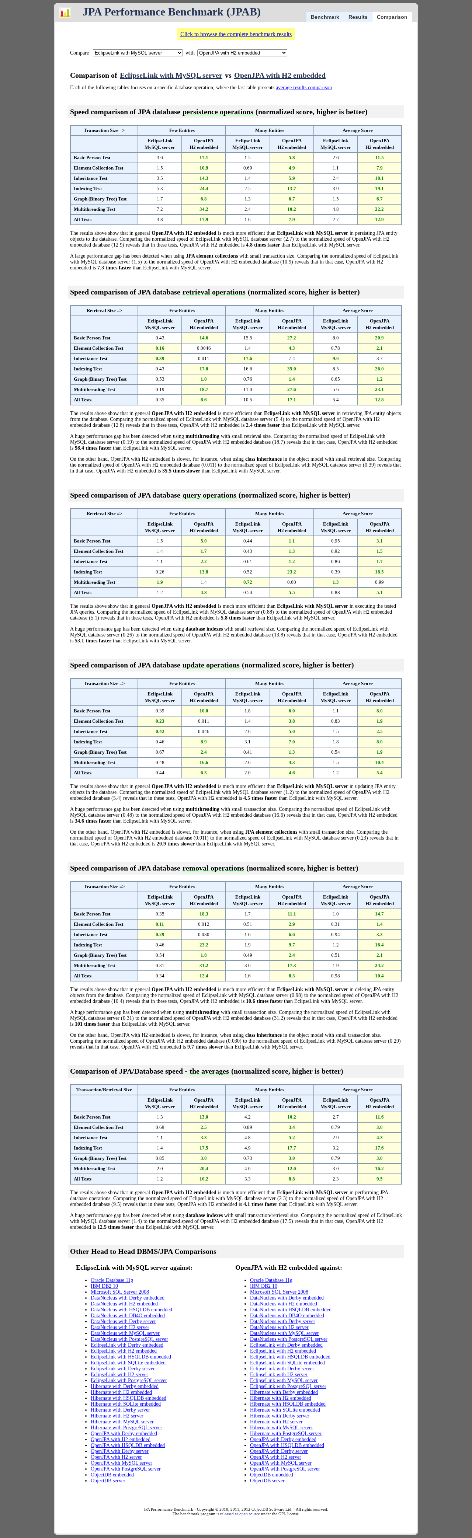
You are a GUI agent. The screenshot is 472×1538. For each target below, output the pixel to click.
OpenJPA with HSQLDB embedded (128, 1445)
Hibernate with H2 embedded (121, 1392)
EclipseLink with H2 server (119, 1374)
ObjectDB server (108, 1480)
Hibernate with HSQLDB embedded (128, 1398)
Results (358, 17)
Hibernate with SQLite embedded (126, 1404)
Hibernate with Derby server (120, 1410)
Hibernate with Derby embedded (125, 1386)
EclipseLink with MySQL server (171, 75)
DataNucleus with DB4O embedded (128, 1315)
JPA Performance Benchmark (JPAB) (172, 12)
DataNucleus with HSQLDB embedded (131, 1309)
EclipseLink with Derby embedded (127, 1345)
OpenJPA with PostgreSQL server (126, 1469)
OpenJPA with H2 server (116, 1457)
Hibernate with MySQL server (122, 1421)
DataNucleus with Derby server (123, 1321)
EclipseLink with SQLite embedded (128, 1363)
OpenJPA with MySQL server (121, 1463)
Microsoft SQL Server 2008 (120, 1292)
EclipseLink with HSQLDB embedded (131, 1357)
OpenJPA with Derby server (120, 1451)
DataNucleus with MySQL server (125, 1333)
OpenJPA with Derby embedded (124, 1433)
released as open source (240, 1513)
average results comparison (304, 87)
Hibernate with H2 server (117, 1416)
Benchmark (325, 17)
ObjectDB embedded (112, 1475)
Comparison (392, 17)
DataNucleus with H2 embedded (124, 1304)
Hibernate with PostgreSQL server (126, 1427)
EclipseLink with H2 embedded (124, 1351)
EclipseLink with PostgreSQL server (129, 1380)
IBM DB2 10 (104, 1286)
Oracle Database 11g (112, 1280)
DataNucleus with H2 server (120, 1327)
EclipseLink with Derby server (123, 1368)
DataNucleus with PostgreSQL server (129, 1339)
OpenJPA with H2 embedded (280, 75)
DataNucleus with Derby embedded (127, 1298)
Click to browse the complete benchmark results (236, 34)
